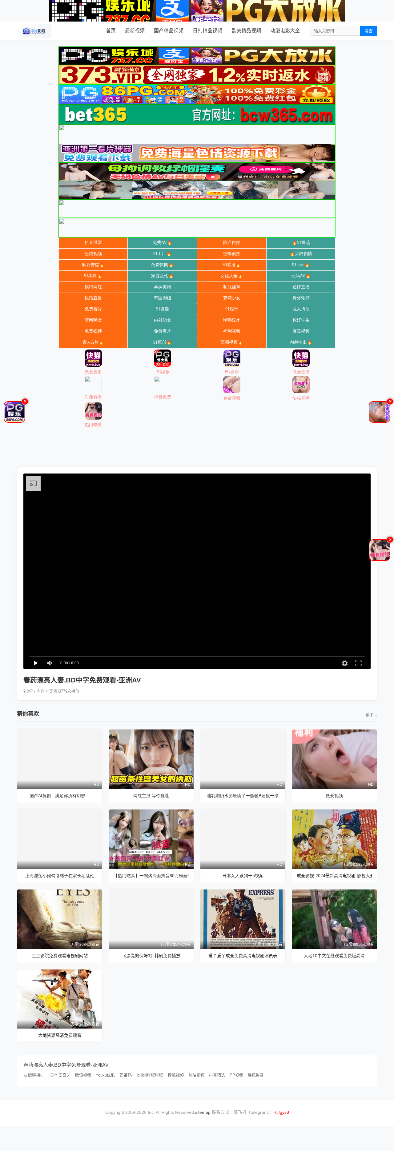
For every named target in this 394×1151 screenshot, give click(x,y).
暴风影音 (256, 1075)
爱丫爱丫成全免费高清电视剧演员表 (242, 955)
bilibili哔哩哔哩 (150, 1075)
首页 (111, 30)
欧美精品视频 (246, 30)
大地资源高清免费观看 (59, 1035)
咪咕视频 (196, 1075)
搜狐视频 (176, 1075)
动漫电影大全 (285, 30)
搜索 (368, 31)
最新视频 (135, 30)
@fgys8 (281, 1112)
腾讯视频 (83, 1075)
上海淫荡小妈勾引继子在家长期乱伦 (59, 875)
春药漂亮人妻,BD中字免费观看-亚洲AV (66, 1065)
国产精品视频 (168, 30)
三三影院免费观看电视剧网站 (60, 955)
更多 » (371, 715)
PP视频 (236, 1075)
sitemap (203, 1112)
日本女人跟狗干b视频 (242, 875)
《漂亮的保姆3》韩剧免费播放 (151, 955)
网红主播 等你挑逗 (151, 795)
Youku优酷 (105, 1075)
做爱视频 (334, 795)
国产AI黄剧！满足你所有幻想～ (60, 795)
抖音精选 (217, 1075)
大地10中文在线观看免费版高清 (334, 955)
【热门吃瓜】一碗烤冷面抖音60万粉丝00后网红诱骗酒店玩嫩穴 (151, 875)
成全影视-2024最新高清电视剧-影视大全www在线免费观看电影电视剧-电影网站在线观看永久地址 (334, 875)
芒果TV (126, 1075)
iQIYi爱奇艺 (60, 1075)
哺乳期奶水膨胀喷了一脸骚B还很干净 (243, 795)
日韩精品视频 (207, 30)
